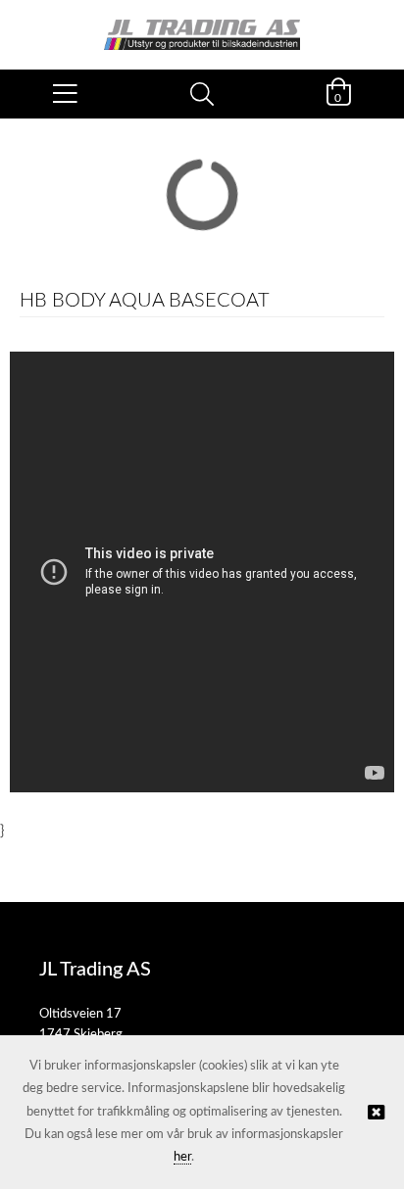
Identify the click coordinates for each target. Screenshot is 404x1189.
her (182, 1157)
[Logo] (202, 25)
